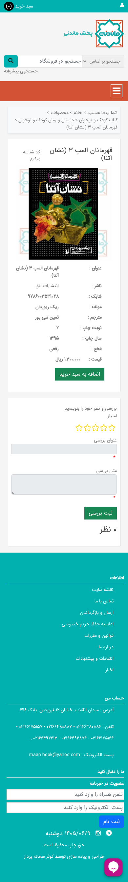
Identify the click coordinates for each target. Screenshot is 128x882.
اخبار (109, 670)
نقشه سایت (103, 589)
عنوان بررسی (105, 440)
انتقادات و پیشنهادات (94, 658)
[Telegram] (109, 833)
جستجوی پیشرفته (21, 71)
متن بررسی (106, 470)
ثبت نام (111, 821)
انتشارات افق (47, 285)
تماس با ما (104, 601)
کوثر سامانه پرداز (38, 856)
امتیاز (112, 416)
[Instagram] (98, 833)
